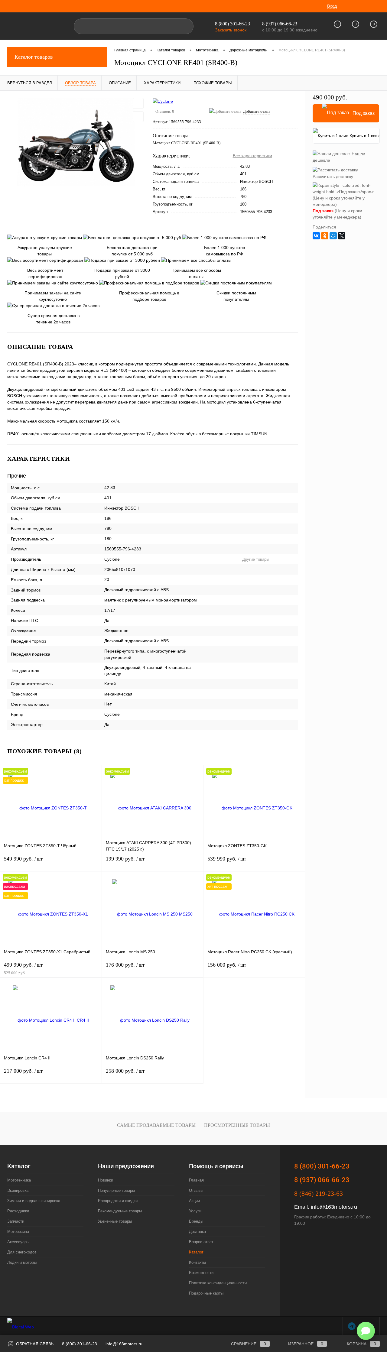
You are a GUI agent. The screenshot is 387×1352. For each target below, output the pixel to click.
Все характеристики (252, 155)
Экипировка (17, 1190)
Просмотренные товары (237, 1125)
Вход (332, 6)
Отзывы (196, 1190)
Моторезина (18, 1231)
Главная (196, 1180)
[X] (341, 235)
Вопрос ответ (201, 1242)
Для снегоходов (22, 1252)
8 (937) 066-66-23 (322, 1180)
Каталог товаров (34, 57)
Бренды (196, 1221)
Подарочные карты (206, 1293)
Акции (194, 1200)
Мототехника (19, 1180)
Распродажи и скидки (118, 1200)
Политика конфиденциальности (218, 1283)
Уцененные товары (115, 1221)
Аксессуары (18, 1242)
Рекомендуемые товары (120, 1211)
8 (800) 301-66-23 (232, 23)
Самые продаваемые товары (156, 1125)
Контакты (197, 1262)
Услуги (195, 1211)
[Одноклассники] (324, 235)
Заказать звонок (230, 30)
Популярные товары (116, 1190)
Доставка (197, 1231)
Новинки (105, 1180)
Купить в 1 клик (364, 135)
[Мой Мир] (333, 235)
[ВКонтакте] (316, 235)
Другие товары (255, 559)
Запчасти (15, 1221)
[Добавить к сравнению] (138, 116)
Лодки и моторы (22, 1262)
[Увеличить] (76, 142)
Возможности (201, 1272)
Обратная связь (34, 1343)
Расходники (18, 1211)
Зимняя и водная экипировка (33, 1200)
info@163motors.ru (334, 1207)
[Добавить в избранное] (138, 103)
